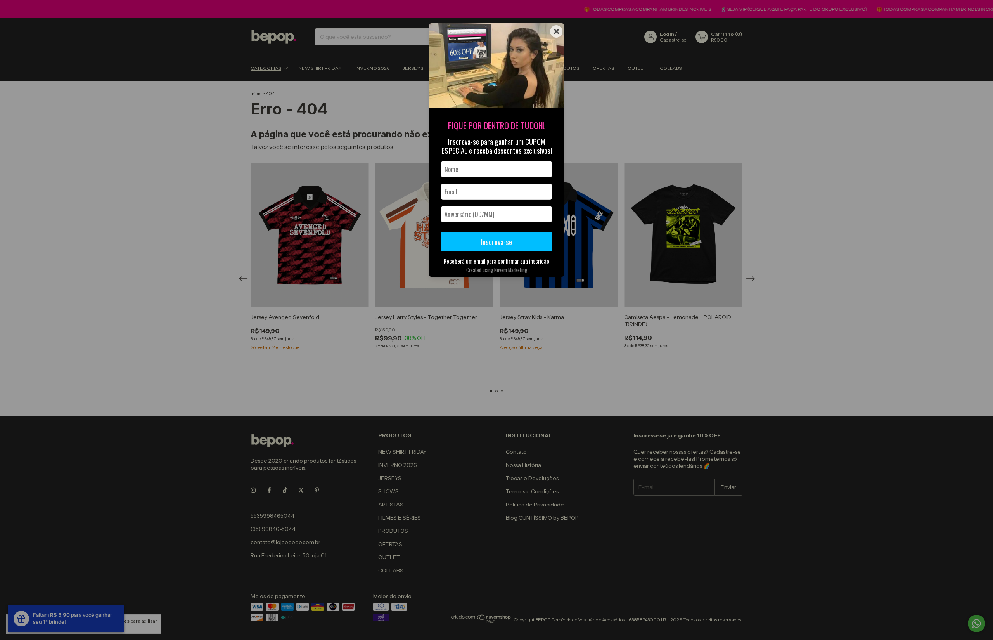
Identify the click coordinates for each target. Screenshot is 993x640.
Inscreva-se (496, 241)
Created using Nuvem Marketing (496, 270)
